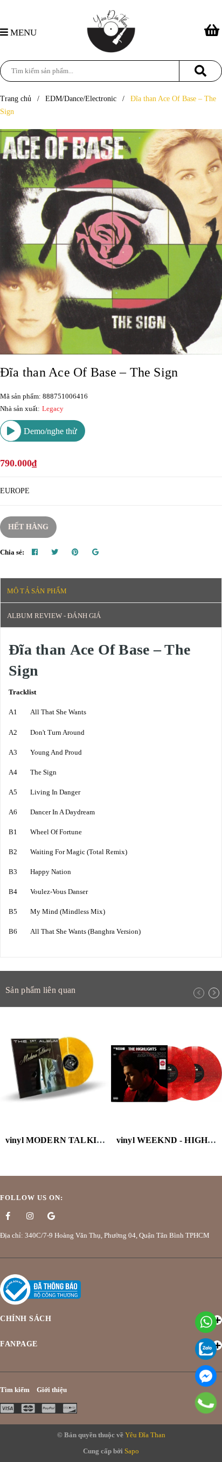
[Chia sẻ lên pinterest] (75, 552)
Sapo (131, 1451)
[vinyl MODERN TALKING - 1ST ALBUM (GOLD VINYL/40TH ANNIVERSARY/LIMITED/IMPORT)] (55, 1073)
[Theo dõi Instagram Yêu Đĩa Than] (30, 1216)
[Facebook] (206, 1376)
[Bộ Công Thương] (40, 1288)
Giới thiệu (52, 1390)
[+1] (95, 552)
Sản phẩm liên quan (40, 990)
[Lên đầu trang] (208, 1448)
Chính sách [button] (25, 1319)
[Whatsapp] (206, 1322)
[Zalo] (206, 1349)
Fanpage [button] (19, 1344)
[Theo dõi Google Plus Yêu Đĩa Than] (51, 1216)
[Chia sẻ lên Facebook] (35, 552)
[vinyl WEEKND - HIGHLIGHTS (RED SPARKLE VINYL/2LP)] (166, 1073)
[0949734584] (206, 1403)
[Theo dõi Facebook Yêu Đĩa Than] (8, 1216)
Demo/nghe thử (49, 431)
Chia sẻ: (12, 552)
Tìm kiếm (15, 1390)
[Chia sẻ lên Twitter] (54, 552)
